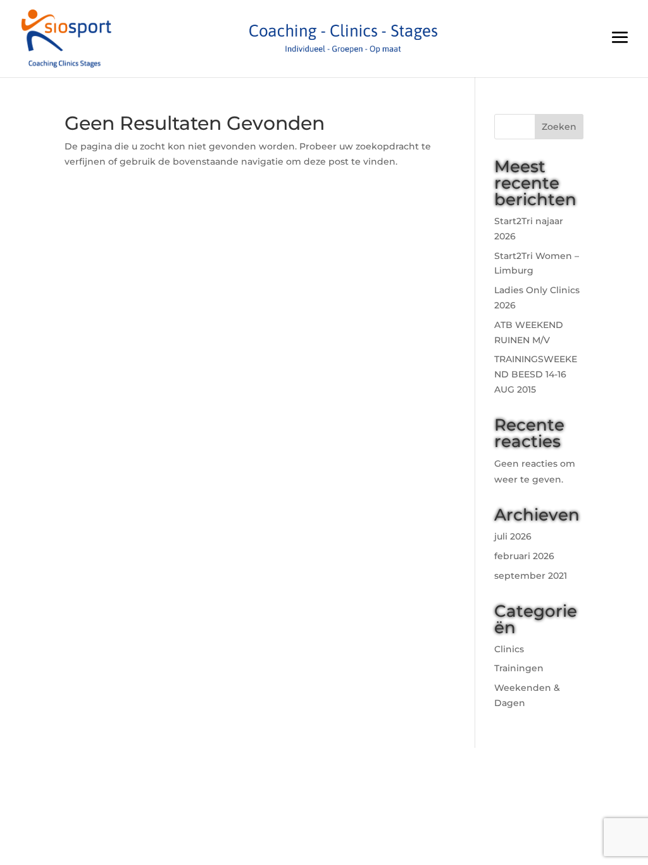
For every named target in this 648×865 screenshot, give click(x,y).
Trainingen (519, 668)
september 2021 (530, 575)
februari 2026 (524, 556)
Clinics (509, 649)
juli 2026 (513, 536)
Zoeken (559, 126)
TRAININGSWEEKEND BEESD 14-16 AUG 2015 (535, 374)
